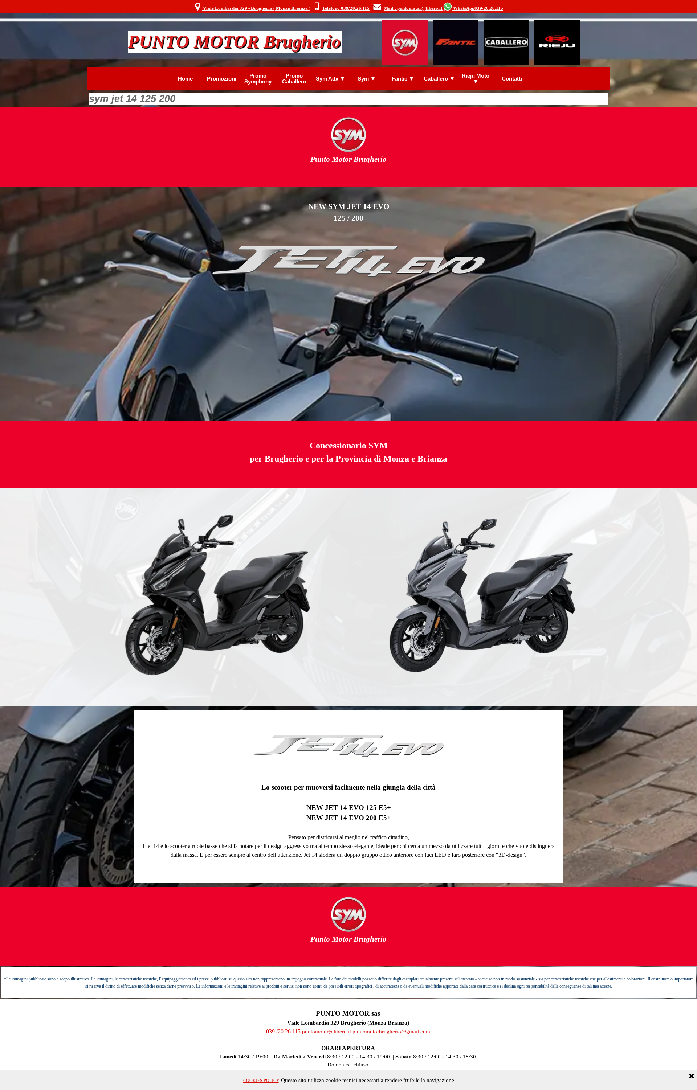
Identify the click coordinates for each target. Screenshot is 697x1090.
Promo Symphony (258, 79)
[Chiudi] (691, 1076)
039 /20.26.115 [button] (283, 1031)
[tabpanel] (348, 7)
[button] (317, 7)
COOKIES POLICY (261, 1080)
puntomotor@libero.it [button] (326, 1031)
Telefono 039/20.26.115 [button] (346, 8)
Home (185, 79)
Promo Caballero (294, 79)
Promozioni (221, 79)
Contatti (512, 79)
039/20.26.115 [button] (488, 8)
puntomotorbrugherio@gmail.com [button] (391, 1031)
